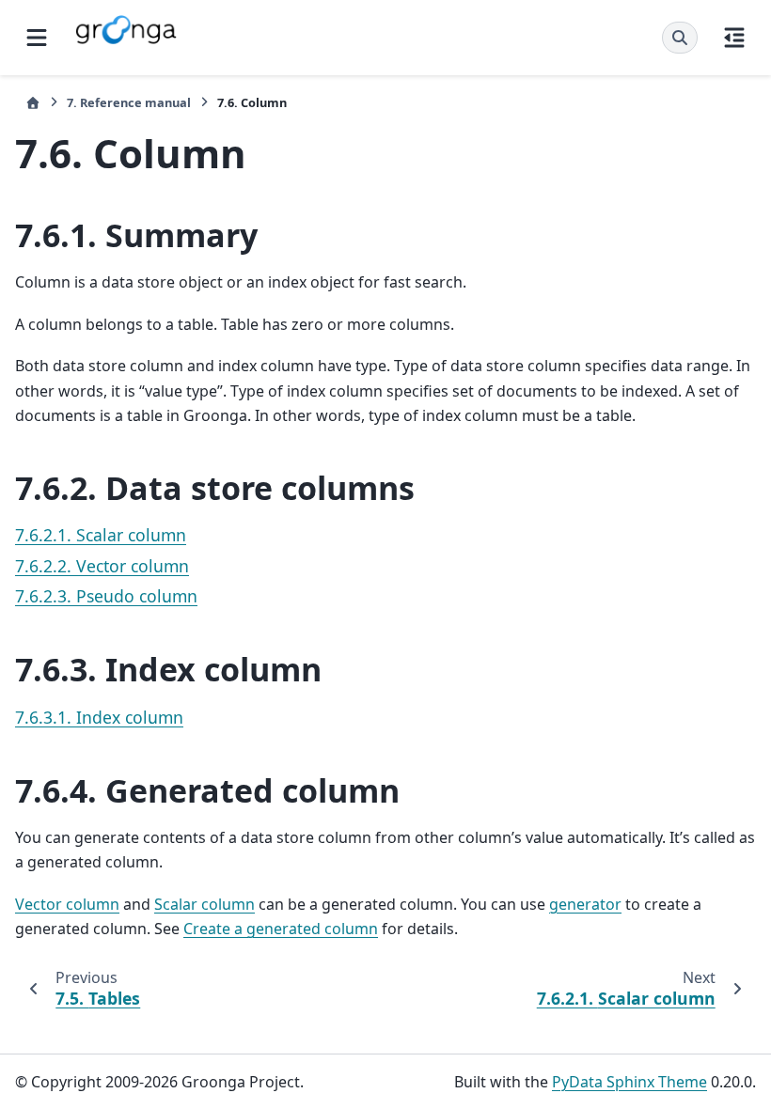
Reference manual (129, 102)
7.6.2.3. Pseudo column (106, 596)
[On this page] (734, 38)
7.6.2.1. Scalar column (100, 534)
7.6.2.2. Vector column (102, 565)
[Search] (680, 38)
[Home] (32, 103)
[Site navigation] (36, 38)
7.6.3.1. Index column (99, 717)
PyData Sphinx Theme (629, 1081)
